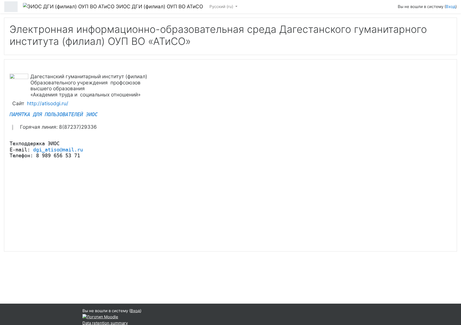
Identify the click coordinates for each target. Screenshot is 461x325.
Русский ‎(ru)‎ (221, 6)
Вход (450, 6)
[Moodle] (100, 316)
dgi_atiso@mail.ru (58, 149)
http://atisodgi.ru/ (47, 103)
